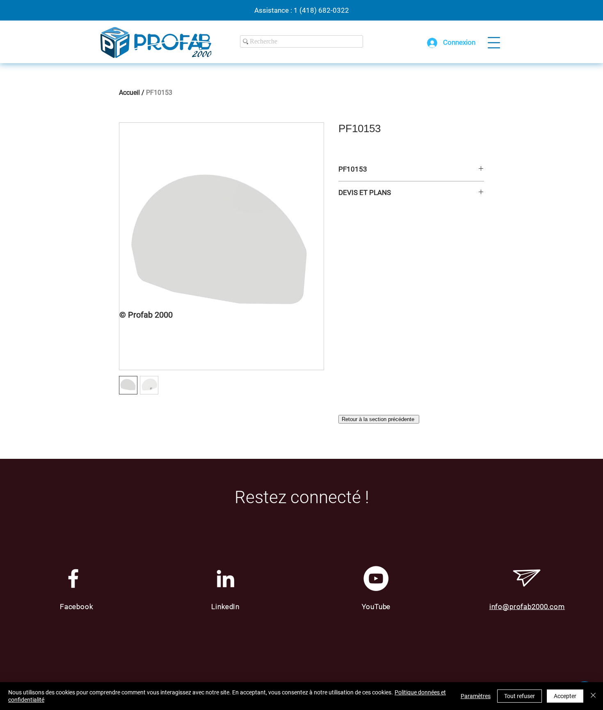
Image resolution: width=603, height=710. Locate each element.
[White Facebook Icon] (73, 578)
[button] (494, 43)
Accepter (565, 696)
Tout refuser (519, 696)
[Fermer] (593, 696)
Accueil (129, 92)
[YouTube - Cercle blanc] (375, 578)
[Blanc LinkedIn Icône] (225, 578)
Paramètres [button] (476, 696)
